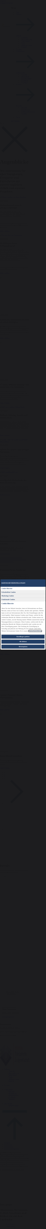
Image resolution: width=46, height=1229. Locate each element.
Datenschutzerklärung (35, 631)
